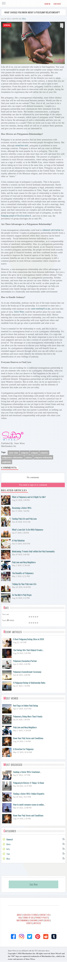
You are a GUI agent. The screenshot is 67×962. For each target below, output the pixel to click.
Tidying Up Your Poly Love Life (24, 584)
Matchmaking (22, 920)
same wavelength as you (40, 308)
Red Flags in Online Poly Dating (25, 705)
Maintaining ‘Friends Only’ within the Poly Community (33, 551)
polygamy (25, 452)
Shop (41, 920)
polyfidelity (6, 462)
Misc (8, 858)
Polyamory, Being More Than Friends (27, 716)
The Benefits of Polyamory (22, 573)
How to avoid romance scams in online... (29, 804)
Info (8, 849)
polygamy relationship (43, 457)
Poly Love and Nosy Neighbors (24, 562)
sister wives (13, 452)
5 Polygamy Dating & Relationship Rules (29, 682)
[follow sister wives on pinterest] (37, 936)
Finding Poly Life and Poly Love (24, 518)
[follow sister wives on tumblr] (53, 936)
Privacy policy (41, 917)
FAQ (19, 917)
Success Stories (31, 914)
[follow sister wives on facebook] (13, 936)
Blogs (47, 920)
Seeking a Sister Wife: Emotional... (27, 771)
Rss (63, 839)
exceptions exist (21, 145)
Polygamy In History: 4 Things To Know (28, 782)
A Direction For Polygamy (23, 749)
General (7, 25)
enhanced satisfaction (51, 229)
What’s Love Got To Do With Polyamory (27, 529)
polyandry (44, 452)
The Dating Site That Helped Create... (28, 650)
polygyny (34, 452)
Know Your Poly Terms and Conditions (28, 738)
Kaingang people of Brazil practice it (16, 215)
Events (29, 923)
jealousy (28, 457)
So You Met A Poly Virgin (21, 594)
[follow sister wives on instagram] (21, 936)
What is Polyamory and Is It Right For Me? (29, 496)
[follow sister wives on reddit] (45, 936)
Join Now (57, 3)
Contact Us (44, 914)
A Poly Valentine (18, 540)
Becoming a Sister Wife (21, 507)
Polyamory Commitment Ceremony (27, 671)
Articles (37, 923)
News (8, 844)
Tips (8, 853)
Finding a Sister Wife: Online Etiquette (28, 793)
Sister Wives (19, 311)
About (19, 914)
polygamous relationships (12, 457)
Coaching (33, 920)
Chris (24, 18)
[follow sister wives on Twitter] (29, 936)
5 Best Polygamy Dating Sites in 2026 (28, 639)
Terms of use (28, 917)
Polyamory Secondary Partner (25, 660)
